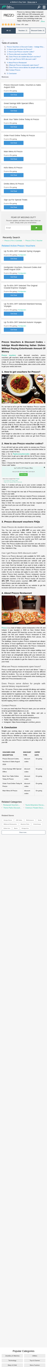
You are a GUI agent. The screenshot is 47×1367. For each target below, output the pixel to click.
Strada (40, 820)
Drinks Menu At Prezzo (14, 184)
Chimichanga (37, 824)
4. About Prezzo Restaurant (17, 62)
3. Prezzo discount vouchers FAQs (19, 54)
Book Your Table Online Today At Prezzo (21, 119)
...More (42, 21)
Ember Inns (7, 828)
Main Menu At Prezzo (13, 151)
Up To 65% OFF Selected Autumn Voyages (22, 322)
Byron (16, 828)
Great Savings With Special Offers (19, 103)
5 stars (14, 24)
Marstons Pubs (25, 824)
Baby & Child (12, 1365)
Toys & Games (35, 1360)
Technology (12, 1360)
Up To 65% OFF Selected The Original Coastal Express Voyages (20, 286)
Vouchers (22, 30)
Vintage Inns (25, 828)
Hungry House (8, 820)
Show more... (23, 832)
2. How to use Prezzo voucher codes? (20, 52)
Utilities (34, 1356)
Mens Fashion (35, 1365)
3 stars (8, 24)
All (8, 30)
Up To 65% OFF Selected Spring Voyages (22, 251)
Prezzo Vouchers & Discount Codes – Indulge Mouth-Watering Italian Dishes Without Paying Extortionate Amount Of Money (26, 47)
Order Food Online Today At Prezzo (19, 135)
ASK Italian (19, 820)
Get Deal (13, 95)
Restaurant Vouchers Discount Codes (10, 805)
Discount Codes (37, 30)
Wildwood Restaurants (10, 824)
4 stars (11, 24)
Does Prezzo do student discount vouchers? (25, 57)
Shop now (31, 2)
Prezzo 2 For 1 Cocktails (13, 240)
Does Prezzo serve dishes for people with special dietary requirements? (26, 68)
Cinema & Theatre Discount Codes (35, 808)
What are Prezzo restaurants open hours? (24, 65)
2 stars (5, 24)
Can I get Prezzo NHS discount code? (22, 59)
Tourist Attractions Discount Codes (35, 805)
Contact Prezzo (14, 70)
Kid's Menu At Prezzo (13, 168)
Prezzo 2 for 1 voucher (33, 240)
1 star (3, 24)
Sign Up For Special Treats (15, 200)
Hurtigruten (22, 255)
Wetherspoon (30, 820)
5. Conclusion (12, 73)
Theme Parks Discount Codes (11, 808)
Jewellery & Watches (12, 1356)
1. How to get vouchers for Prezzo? (19, 49)
